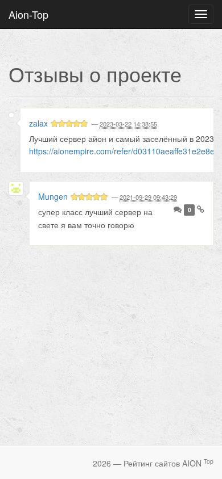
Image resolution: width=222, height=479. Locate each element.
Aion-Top (28, 14)
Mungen (53, 196)
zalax (38, 123)
